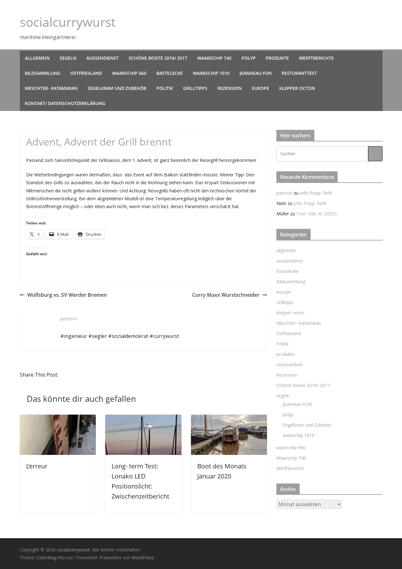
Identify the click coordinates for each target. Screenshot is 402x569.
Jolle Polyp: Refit (316, 193)
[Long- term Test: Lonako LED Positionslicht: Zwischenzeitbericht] (143, 419)
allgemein (37, 58)
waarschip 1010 (211, 73)
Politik (164, 88)
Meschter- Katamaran (51, 88)
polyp (249, 58)
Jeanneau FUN (256, 73)
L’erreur (36, 466)
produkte (277, 58)
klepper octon (297, 88)
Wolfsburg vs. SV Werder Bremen (67, 294)
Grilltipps (195, 88)
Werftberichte (316, 58)
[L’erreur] (58, 419)
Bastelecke (169, 73)
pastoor (284, 193)
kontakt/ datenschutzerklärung (65, 103)
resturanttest (299, 73)
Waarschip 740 (214, 58)
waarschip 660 (129, 73)
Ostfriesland (86, 73)
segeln (68, 58)
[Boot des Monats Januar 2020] (229, 419)
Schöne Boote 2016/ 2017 (158, 58)
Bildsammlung (42, 73)
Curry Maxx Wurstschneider (225, 294)
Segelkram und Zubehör (117, 88)
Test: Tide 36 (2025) (316, 214)
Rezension (229, 88)
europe (260, 88)
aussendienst (102, 58)
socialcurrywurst (68, 21)
